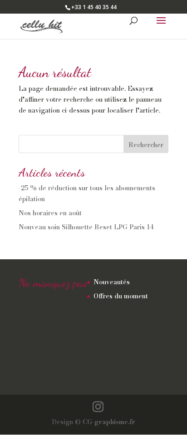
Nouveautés (112, 282)
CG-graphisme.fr (109, 422)
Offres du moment (121, 296)
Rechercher (145, 145)
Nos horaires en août (50, 213)
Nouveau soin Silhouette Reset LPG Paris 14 (86, 227)
